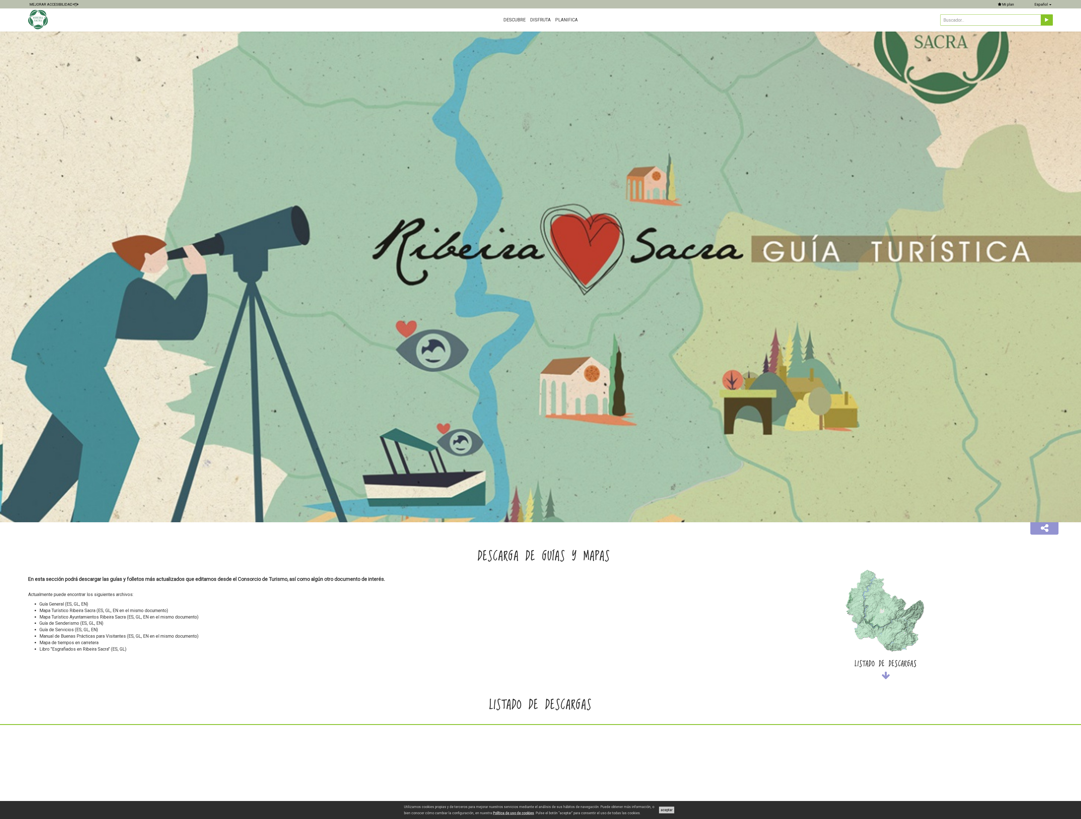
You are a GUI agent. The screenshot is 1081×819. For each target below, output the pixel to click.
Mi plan (1007, 4)
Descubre (514, 20)
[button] (1044, 528)
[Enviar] (1047, 20)
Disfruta (540, 20)
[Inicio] (39, 19)
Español (1042, 4)
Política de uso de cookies (513, 813)
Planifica (566, 20)
